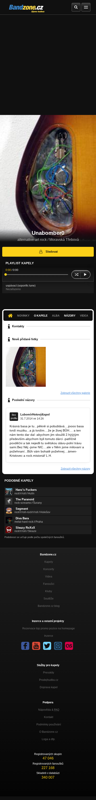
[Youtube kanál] (36, 646)
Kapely (48, 561)
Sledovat (52, 251)
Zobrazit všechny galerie (75, 393)
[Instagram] (58, 646)
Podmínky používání (48, 724)
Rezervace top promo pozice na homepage (48, 628)
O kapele (41, 315)
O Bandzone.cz (48, 731)
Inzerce (48, 635)
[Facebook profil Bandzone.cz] (25, 646)
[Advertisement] (48, 65)
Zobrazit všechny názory (75, 468)
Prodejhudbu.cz (48, 679)
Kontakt (48, 717)
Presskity (48, 672)
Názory (69, 315)
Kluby (48, 591)
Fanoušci (48, 583)
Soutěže (49, 598)
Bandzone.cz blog (49, 606)
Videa (48, 576)
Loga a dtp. (48, 739)
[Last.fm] (69, 646)
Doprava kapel (49, 687)
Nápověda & (48, 709)
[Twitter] (47, 646)
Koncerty (48, 569)
